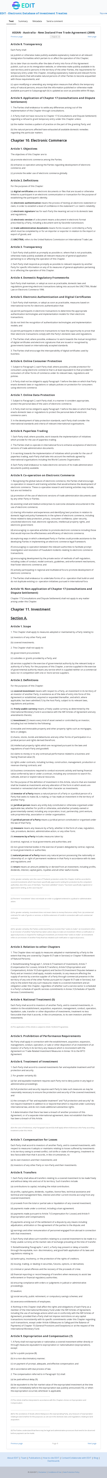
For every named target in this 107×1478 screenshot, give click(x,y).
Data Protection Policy (71, 1472)
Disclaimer (42, 1472)
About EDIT (13, 1457)
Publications (35, 1457)
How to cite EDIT (51, 1457)
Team (23, 1457)
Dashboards (53, 1460)
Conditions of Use (54, 1472)
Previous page (17, 36)
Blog (96, 1457)
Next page (92, 36)
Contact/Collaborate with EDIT (76, 1457)
